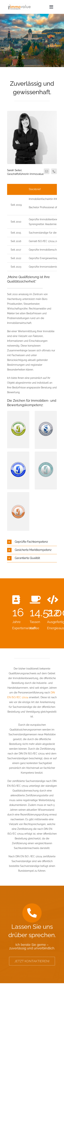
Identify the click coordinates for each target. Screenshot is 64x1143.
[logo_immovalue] (19, 4)
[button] (32, 542)
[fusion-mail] (46, 171)
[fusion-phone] (54, 171)
